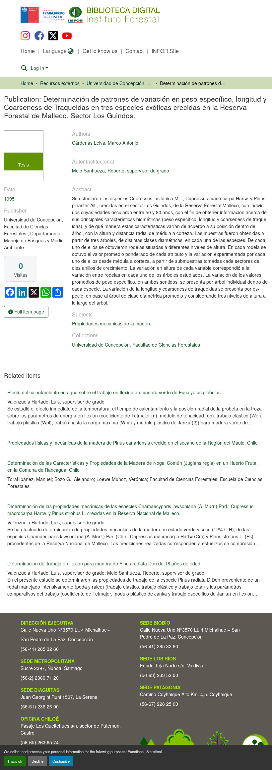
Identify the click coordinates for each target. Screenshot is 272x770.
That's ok (14, 761)
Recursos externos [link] (60, 83)
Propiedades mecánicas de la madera (112, 323)
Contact (134, 51)
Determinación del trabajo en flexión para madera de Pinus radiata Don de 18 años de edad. (104, 563)
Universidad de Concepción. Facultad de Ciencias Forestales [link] (120, 83)
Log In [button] (38, 68)
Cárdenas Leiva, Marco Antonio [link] (105, 142)
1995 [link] (9, 198)
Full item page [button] (28, 311)
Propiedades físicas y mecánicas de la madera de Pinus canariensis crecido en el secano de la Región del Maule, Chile (132, 442)
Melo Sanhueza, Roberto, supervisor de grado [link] (120, 170)
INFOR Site (165, 51)
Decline (37, 761)
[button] (75, 15)
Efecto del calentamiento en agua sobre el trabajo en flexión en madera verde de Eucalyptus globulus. (114, 392)
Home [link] (27, 83)
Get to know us (100, 51)
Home (28, 51)
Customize (61, 761)
